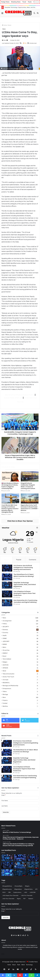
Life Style (5, 679)
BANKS (5, 644)
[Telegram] (23, 935)
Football (5, 703)
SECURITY (6, 626)
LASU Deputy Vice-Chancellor (10, 895)
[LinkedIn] (17, 935)
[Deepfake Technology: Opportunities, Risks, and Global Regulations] (7, 585)
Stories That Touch (8, 676)
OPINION (5, 668)
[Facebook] (12, 935)
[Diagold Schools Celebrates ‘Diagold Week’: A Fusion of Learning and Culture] (30, 476)
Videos (5, 691)
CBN (9, 892)
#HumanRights (18, 886)
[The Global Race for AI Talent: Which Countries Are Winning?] (7, 576)
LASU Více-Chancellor (8, 898)
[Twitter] (14, 935)
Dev (2, 954)
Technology (29, 964)
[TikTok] (25, 935)
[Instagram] (21, 935)
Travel (24, 2)
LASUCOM (32, 892)
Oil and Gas (6, 650)
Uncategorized (7, 620)
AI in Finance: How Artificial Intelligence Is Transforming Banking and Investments (23, 567)
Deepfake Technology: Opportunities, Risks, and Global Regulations (25, 584)
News (9, 25)
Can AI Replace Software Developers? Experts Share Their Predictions (25, 593)
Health (5, 635)
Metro (4, 647)
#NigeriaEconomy (7, 889)
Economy (5, 632)
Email (3, 795)
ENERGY (5, 653)
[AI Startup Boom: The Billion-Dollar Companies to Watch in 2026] (7, 872)
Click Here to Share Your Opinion (20, 521)
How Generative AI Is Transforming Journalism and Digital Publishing (25, 601)
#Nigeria (27, 886)
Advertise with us (12, 397)
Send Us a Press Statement (19, 394)
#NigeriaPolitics (28, 889)
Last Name (4, 806)
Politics (5, 623)
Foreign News (5, 2)
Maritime (5, 706)
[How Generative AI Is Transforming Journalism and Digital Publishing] (7, 602)
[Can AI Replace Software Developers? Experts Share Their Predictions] (7, 594)
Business (5, 629)
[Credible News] (18, 12)
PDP (24, 898)
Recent (6, 559)
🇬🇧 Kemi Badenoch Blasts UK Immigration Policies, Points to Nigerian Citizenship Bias (10, 485)
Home (5, 25)
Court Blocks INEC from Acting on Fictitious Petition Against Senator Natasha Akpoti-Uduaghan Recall (10, 508)
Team (18, 964)
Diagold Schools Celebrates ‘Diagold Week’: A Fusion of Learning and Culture (28, 485)
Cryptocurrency (17, 892)
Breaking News (15, 2)
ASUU (4, 892)
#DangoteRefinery (7, 886)
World (4, 671)
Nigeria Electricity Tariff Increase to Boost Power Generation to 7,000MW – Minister (30, 507)
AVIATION (5, 665)
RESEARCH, (6, 682)
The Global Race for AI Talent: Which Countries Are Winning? (24, 575)
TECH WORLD (7, 659)
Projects (5, 700)
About (14, 964)
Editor (4, 40)
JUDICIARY (6, 641)
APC (36, 889)
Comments (32, 559)
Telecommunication (8, 674)
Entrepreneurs (7, 688)
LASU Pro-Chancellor (26, 895)
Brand (4, 656)
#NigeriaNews (18, 889)
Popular (18, 559)
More (4, 697)
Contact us (30, 397)
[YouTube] (19, 935)
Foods (30, 2)
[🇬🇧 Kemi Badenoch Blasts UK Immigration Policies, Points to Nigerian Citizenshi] (10, 476)
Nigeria (19, 898)
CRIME (5, 638)
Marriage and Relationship (10, 685)
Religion (5, 662)
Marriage (5, 694)
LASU (25, 892)
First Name (4, 800)
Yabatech (30, 898)
